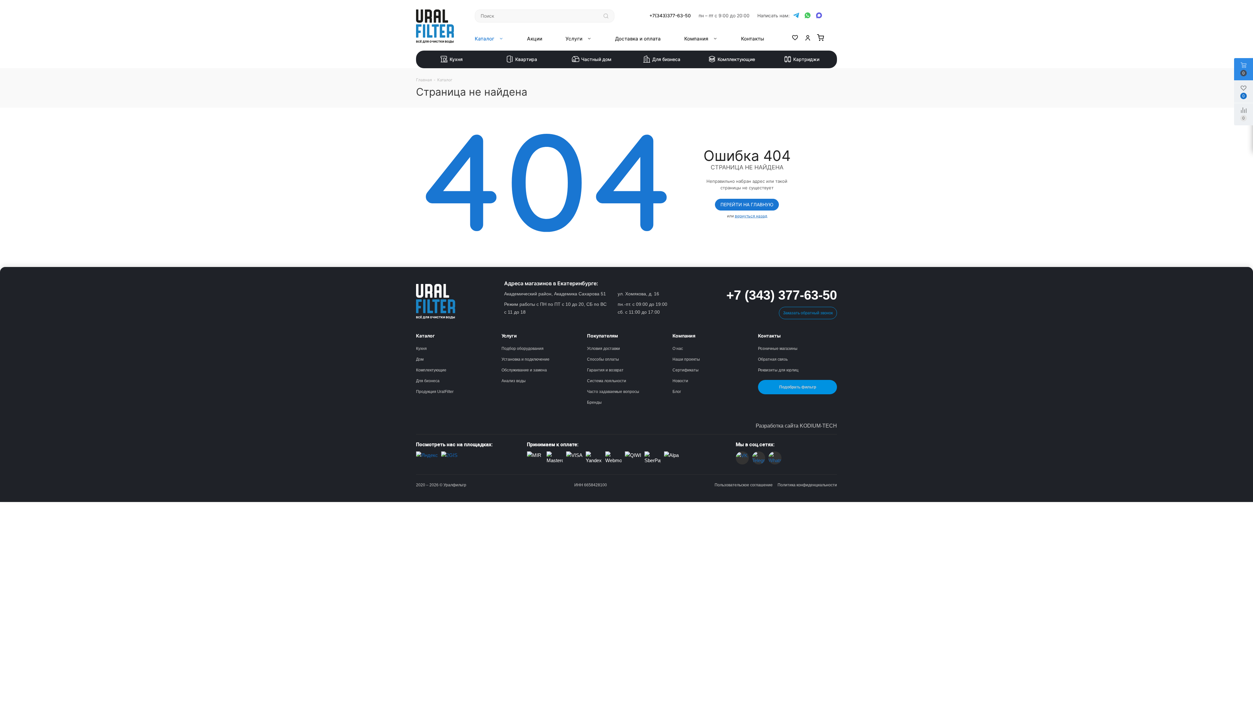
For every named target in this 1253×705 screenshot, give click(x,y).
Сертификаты (686, 370)
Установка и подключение (525, 359)
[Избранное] (795, 38)
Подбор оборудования (523, 348)
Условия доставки (603, 348)
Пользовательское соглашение (744, 485)
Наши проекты (686, 359)
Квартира (526, 59)
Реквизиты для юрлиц (778, 370)
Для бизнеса (666, 59)
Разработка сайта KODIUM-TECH (796, 426)
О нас (678, 348)
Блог (677, 391)
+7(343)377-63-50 (670, 15)
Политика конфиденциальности (807, 485)
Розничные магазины (777, 348)
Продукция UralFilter (435, 391)
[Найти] (605, 16)
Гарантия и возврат (605, 370)
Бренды (594, 402)
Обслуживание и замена (524, 370)
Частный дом (596, 59)
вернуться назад (751, 215)
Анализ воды (514, 381)
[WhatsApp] (807, 16)
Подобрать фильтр (797, 387)
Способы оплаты (603, 359)
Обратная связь (773, 359)
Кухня (456, 59)
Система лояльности (606, 381)
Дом (420, 359)
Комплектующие (736, 59)
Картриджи (806, 59)
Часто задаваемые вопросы (613, 391)
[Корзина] (820, 38)
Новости (680, 381)
